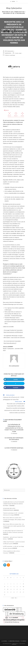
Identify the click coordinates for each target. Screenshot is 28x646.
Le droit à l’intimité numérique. (14, 448)
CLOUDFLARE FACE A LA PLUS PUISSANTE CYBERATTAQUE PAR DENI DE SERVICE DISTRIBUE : (13, 503)
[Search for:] (16, 1)
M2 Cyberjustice (9, 51)
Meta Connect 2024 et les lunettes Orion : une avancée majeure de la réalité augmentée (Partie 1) (14, 526)
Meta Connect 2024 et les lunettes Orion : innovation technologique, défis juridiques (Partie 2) (14, 519)
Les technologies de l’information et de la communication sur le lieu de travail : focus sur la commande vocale (14, 428)
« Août (12, 597)
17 (7, 589)
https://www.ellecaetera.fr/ (10, 343)
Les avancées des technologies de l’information (14, 438)
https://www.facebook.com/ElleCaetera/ (13, 332)
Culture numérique (10, 55)
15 (23, 586)
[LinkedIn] (4, 565)
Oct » (16, 597)
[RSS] (8, 565)
